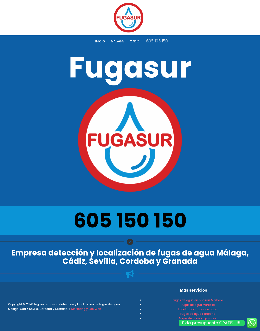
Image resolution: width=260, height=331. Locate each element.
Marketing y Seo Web (86, 309)
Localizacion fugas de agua (197, 309)
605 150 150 (130, 220)
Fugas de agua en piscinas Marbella (198, 300)
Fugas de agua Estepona (197, 314)
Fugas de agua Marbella (198, 305)
